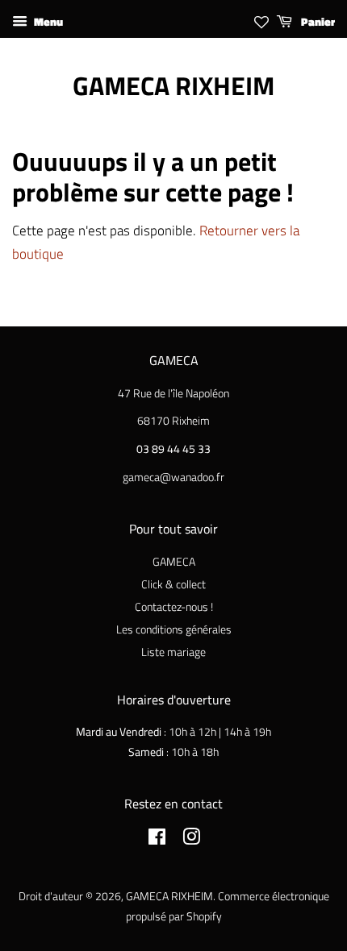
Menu (47, 21)
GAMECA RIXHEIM (173, 85)
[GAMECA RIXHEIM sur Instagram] (191, 840)
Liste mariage (173, 652)
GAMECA (174, 562)
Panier (317, 21)
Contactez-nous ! (174, 607)
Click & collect (173, 584)
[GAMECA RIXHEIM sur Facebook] (157, 840)
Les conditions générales (174, 629)
